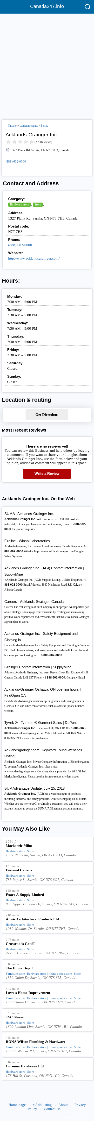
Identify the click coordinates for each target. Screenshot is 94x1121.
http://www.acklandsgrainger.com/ (34, 258)
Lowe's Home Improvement (28, 993)
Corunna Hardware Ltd (25, 1066)
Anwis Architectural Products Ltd (32, 919)
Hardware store (19, 204)
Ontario (12, 125)
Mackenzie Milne (19, 846)
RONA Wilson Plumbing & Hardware (36, 1042)
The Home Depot (19, 968)
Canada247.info (47, 6)
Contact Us (52, 1109)
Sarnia (44, 125)
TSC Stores (15, 1017)
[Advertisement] (47, 64)
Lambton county (29, 125)
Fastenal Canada (19, 870)
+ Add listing (42, 1105)
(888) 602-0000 (16, 161)
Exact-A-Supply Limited (25, 895)
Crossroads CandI (20, 944)
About (63, 1105)
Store (37, 204)
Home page (17, 1105)
